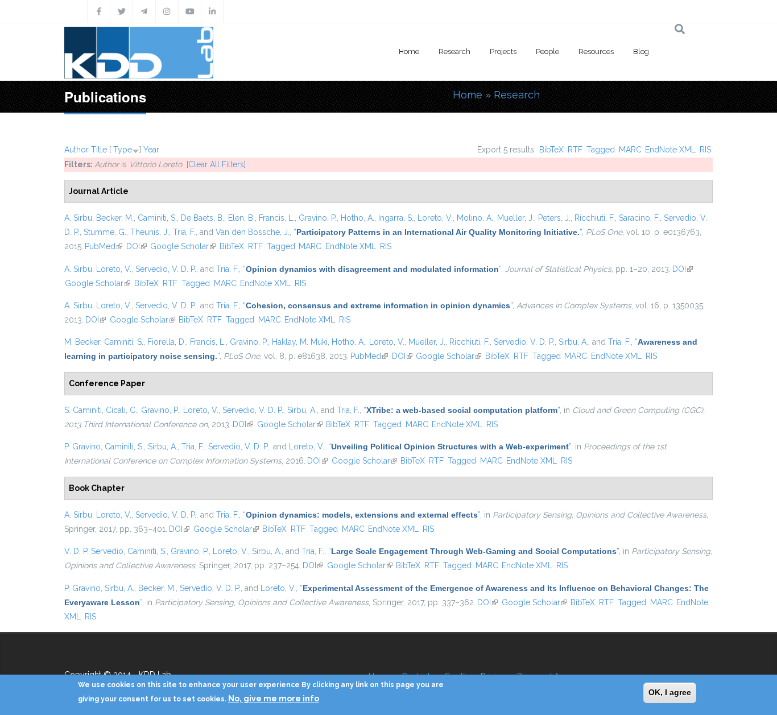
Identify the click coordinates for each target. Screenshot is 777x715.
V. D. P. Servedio (93, 551)
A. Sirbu (78, 217)
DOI (136, 246)
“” (438, 232)
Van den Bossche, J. (253, 232)
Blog (641, 51)
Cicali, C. (121, 410)
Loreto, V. (435, 217)
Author (76, 149)
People (547, 51)
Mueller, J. (515, 217)
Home (409, 51)
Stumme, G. (105, 232)
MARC (630, 149)
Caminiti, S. (157, 217)
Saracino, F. (639, 217)
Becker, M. (115, 217)
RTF (575, 149)
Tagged (600, 149)
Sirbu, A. (573, 341)
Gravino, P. (318, 217)
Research (454, 51)
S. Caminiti (83, 410)
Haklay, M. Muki (300, 341)
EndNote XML (670, 149)
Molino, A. (475, 217)
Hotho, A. (357, 217)
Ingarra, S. (396, 217)
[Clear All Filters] (216, 164)
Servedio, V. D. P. (165, 269)
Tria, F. (184, 232)
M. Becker (82, 341)
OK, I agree (669, 692)
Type (122, 149)
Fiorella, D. (166, 341)
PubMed (103, 246)
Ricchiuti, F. (595, 217)
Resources (596, 51)
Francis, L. (277, 217)
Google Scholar (183, 246)
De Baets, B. (202, 217)
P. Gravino (82, 446)
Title (99, 149)
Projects (503, 51)
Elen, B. (241, 217)
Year (151, 149)
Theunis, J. (149, 232)
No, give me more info (273, 698)
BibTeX (551, 149)
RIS (705, 149)
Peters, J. (554, 217)
